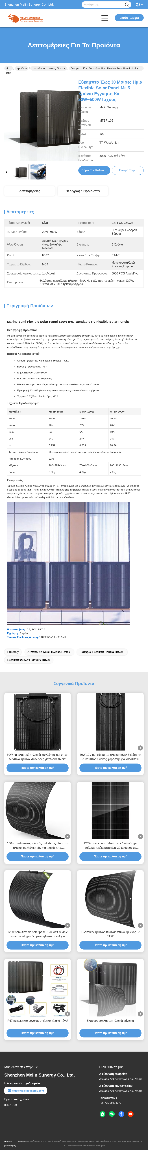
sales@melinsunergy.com (28, 1090)
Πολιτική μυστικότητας (10, 1143)
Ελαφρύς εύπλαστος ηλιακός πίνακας (110, 1020)
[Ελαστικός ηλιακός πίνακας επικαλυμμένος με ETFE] (110, 899)
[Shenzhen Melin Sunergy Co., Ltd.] (24, 18)
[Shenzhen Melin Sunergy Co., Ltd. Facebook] (121, 1114)
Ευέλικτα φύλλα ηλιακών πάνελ (29, 659)
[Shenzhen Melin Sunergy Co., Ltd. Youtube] (130, 1114)
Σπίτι (8, 68)
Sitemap (21, 1141)
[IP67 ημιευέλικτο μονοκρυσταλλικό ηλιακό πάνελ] (37, 987)
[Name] (127, 4)
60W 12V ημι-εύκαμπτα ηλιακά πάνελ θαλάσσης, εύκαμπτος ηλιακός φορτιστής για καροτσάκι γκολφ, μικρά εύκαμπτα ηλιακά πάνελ (111, 757)
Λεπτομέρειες (29, 191)
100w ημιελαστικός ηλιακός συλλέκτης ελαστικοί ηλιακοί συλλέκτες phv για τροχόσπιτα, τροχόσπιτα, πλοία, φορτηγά (37, 846)
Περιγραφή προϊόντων (83, 191)
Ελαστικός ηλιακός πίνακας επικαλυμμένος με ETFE (110, 934)
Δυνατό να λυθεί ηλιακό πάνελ (48, 652)
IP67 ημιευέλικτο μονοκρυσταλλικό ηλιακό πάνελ (37, 1020)
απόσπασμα (129, 18)
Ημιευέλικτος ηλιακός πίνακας (49, 68)
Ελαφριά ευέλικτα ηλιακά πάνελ (101, 652)
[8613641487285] (102, 1114)
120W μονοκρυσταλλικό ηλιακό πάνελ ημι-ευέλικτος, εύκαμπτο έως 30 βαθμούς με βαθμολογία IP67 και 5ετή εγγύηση (110, 846)
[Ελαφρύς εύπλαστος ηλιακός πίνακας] (110, 987)
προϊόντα (21, 68)
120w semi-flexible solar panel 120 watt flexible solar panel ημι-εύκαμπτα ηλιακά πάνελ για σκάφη (37, 935)
